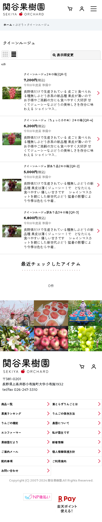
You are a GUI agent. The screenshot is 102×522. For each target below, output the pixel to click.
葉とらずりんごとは (65, 404)
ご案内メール (9, 452)
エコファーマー (11, 432)
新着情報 (58, 442)
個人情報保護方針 (63, 452)
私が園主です (60, 432)
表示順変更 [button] (65, 55)
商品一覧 (7, 404)
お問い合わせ (9, 470)
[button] (94, 9)
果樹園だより (9, 442)
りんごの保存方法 (63, 413)
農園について (60, 423)
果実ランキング (11, 413)
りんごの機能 (9, 423)
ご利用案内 (59, 461)
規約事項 (7, 461)
